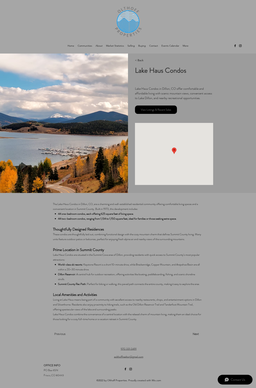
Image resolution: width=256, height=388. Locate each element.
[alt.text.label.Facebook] (235, 45)
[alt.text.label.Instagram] (240, 45)
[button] (145, 60)
